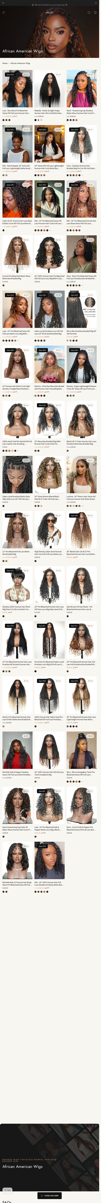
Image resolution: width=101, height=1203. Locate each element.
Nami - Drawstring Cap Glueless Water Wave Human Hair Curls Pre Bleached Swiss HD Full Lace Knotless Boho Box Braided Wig (81, 114)
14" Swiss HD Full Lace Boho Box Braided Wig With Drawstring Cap (48, 993)
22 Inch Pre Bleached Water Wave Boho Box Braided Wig (16, 277)
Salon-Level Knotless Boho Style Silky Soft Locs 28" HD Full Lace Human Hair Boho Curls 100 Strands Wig (16, 500)
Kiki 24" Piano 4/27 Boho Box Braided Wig (79, 993)
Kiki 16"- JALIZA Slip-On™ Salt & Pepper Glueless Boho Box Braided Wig (48, 940)
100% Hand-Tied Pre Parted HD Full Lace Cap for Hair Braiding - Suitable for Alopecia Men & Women (17, 444)
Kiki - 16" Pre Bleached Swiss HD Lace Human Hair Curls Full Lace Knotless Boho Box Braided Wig (47, 223)
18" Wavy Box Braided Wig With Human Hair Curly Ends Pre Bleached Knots (47, 444)
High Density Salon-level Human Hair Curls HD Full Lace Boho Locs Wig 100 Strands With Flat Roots (48, 554)
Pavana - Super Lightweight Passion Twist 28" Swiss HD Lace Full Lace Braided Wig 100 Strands (81, 389)
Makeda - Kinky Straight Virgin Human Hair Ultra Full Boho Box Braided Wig (47, 113)
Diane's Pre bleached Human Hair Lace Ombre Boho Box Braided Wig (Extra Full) (17, 719)
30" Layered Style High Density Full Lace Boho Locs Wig (81, 1049)
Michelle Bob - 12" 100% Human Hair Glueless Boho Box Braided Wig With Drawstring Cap (82, 885)
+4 (82, 506)
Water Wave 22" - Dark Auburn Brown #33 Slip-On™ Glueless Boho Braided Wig (17, 1050)
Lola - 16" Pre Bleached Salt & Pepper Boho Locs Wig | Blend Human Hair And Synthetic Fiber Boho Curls (48, 831)
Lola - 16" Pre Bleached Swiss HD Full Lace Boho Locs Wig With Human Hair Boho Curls (16, 333)
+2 (18, 451)
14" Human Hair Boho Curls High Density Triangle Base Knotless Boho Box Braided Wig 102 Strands (16, 389)
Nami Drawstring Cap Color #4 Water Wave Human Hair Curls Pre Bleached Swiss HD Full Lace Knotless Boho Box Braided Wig (16, 831)
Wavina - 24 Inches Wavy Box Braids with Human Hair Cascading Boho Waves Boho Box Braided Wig (49, 389)
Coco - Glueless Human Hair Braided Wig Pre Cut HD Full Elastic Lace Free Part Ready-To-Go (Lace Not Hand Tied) (81, 169)
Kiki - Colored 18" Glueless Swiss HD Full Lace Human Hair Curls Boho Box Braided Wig (82, 940)
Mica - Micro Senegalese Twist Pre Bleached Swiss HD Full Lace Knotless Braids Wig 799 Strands (81, 774)
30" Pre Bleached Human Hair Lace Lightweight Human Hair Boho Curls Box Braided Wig (81, 719)
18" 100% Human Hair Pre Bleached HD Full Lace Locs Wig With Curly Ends (49, 278)
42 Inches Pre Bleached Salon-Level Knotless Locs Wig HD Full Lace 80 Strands (49, 664)
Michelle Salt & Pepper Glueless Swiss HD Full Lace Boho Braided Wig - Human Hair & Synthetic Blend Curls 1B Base (16, 776)
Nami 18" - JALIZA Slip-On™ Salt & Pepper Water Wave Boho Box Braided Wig (16, 995)
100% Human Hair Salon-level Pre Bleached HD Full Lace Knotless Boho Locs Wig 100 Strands (48, 719)
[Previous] (3, 3)
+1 (82, 175)
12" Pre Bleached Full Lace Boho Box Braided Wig (15, 552)
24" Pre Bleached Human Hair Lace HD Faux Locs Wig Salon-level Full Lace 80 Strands (49, 609)
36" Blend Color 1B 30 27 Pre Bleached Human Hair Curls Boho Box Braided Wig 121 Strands (81, 554)
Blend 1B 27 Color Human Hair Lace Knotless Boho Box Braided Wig (81, 442)
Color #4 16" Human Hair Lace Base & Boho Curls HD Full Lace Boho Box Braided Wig (17, 223)
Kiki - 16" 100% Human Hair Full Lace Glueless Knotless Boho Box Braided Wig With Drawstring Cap (48, 885)
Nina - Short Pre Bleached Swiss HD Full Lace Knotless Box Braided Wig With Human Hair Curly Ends (81, 278)
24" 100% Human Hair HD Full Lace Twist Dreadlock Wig (49, 773)
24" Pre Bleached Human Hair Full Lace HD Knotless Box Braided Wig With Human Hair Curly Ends (81, 664)
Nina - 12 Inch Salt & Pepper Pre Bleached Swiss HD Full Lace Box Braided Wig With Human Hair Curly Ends (81, 831)
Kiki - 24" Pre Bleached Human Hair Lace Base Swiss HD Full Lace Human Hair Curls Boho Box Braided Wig (81, 224)
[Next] (95, 3)
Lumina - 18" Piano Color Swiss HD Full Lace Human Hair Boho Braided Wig (82, 499)
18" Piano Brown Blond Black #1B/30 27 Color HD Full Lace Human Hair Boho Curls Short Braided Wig (46, 500)
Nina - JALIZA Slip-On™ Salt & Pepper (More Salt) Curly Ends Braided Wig (47, 1050)
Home (4, 63)
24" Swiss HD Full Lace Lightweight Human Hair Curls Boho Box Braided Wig (49, 168)
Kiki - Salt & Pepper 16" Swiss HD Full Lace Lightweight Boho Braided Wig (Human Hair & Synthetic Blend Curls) (17, 169)
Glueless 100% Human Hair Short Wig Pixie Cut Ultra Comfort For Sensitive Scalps (16, 609)
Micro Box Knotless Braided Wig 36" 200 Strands (81, 332)
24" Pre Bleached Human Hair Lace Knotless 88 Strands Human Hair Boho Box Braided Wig (17, 664)
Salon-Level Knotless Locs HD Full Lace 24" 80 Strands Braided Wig (48, 332)
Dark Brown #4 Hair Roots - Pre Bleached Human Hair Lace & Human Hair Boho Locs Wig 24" (80, 609)
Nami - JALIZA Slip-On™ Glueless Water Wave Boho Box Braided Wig (16, 938)
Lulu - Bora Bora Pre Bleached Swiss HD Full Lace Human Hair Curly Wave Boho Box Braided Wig (16, 113)
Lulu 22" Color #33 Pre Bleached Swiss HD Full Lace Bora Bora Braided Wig (15, 1105)
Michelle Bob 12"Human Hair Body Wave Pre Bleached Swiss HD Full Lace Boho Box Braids (17, 885)
